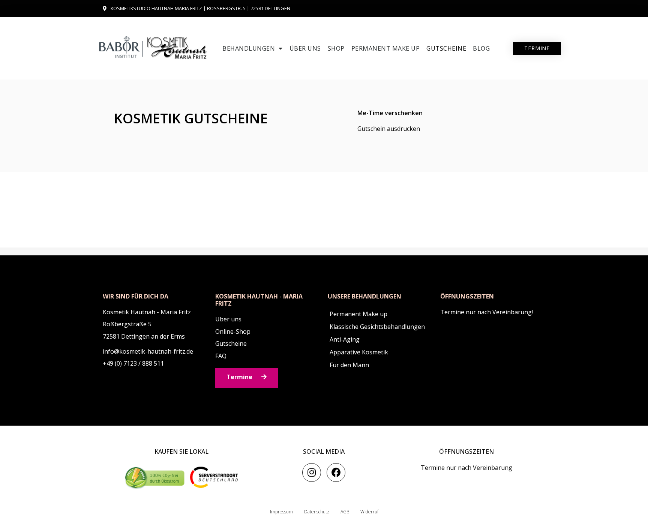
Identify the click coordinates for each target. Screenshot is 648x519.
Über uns (305, 48)
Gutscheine (446, 48)
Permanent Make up (385, 48)
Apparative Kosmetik (359, 352)
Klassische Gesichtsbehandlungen (377, 326)
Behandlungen (248, 48)
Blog (481, 48)
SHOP (336, 48)
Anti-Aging (345, 339)
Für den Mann (349, 365)
